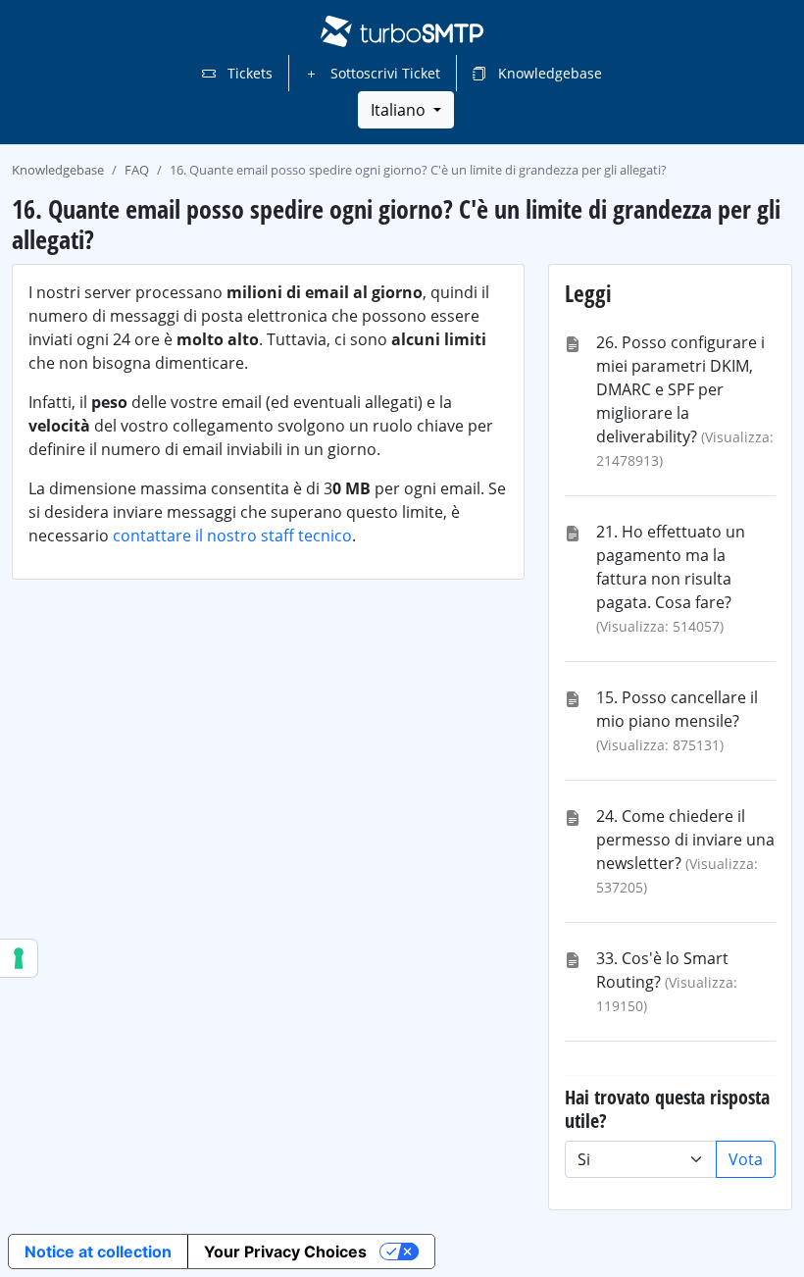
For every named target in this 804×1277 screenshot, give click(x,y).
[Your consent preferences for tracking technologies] (18, 958)
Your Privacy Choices (285, 1251)
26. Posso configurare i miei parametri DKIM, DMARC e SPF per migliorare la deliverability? (680, 389)
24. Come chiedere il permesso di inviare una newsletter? (685, 839)
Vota (746, 1159)
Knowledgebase (548, 73)
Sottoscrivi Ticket (383, 73)
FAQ (137, 170)
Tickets (248, 73)
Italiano (400, 110)
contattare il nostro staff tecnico (232, 535)
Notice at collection (98, 1251)
